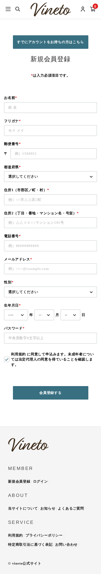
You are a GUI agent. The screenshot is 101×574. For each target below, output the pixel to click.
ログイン (40, 481)
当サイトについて (23, 508)
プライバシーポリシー (44, 535)
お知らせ (47, 508)
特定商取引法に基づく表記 (30, 544)
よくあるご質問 (71, 508)
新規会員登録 (19, 481)
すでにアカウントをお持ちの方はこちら (50, 42)
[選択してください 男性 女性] (50, 292)
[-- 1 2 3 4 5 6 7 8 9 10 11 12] (44, 315)
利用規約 (18, 354)
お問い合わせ (66, 544)
